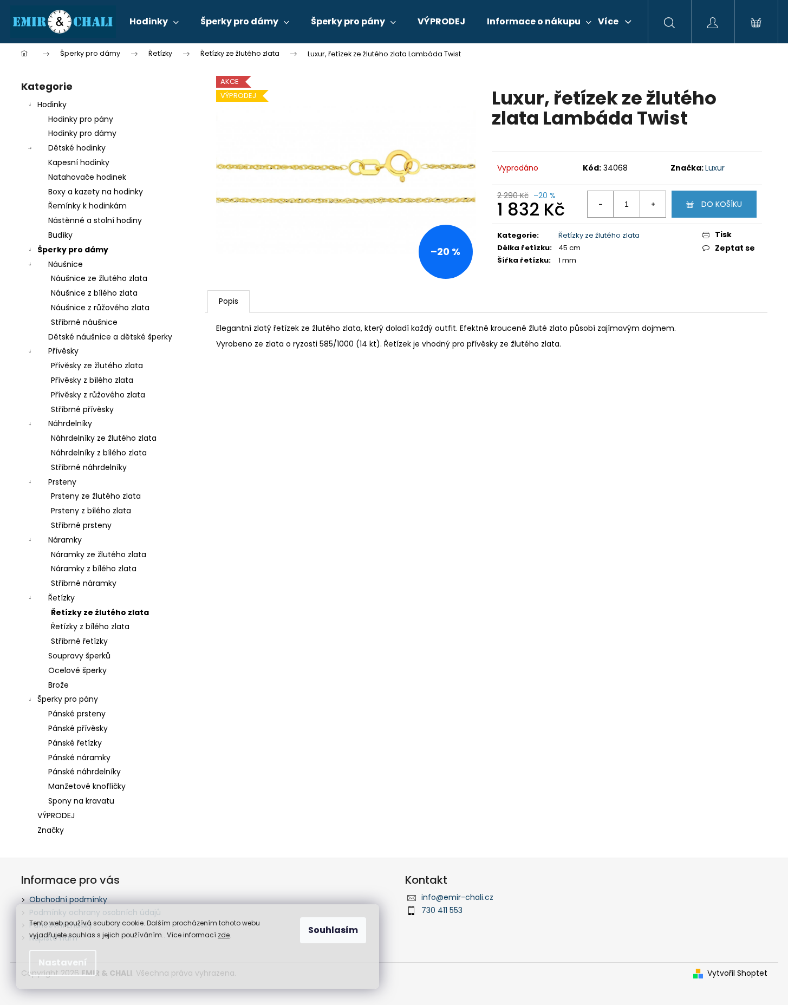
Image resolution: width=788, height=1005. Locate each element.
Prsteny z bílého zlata (91, 510)
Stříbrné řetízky (79, 641)
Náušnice (65, 264)
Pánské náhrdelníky (84, 771)
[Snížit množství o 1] (601, 204)
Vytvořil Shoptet (737, 973)
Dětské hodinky (77, 147)
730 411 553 (442, 910)
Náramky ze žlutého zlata (98, 554)
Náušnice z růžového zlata (100, 307)
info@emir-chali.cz (457, 897)
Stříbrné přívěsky (82, 409)
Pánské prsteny (77, 713)
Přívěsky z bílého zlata (92, 380)
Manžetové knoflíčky (87, 786)
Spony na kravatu (81, 800)
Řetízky (61, 597)
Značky (50, 830)
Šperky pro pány (67, 699)
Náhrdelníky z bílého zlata (99, 452)
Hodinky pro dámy (82, 133)
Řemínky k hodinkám (87, 205)
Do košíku (721, 204)
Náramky (65, 539)
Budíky (60, 235)
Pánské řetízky (75, 743)
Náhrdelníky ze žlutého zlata (104, 438)
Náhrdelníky (70, 423)
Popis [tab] (228, 301)
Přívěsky (63, 350)
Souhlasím (333, 930)
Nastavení (62, 962)
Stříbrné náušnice (84, 322)
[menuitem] (154, 21)
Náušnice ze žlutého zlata (99, 278)
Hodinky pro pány (80, 119)
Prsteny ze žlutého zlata (96, 496)
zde (224, 934)
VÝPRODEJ (56, 815)
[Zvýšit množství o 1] (653, 204)
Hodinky (52, 104)
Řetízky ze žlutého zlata (100, 612)
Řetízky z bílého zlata (90, 626)
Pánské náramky (79, 757)
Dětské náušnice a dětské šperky (110, 336)
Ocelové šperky (77, 670)
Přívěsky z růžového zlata (98, 394)
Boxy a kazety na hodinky (95, 191)
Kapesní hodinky (78, 162)
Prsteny (62, 482)
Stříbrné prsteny (81, 525)
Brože (58, 685)
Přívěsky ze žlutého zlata (97, 365)
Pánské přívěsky (78, 728)
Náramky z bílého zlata (93, 568)
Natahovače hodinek (87, 177)
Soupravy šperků (79, 655)
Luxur (715, 167)
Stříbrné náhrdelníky (89, 467)
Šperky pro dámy (72, 249)
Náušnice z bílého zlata (94, 293)
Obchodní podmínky (68, 899)
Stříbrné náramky (83, 583)
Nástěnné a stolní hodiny (95, 220)
